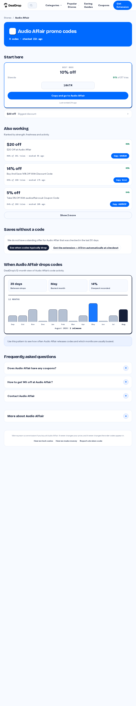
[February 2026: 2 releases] (63, 315)
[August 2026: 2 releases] (123, 315)
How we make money (66, 441)
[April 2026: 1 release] (83, 319)
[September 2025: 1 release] (12, 319)
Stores (7, 17)
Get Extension (123, 5)
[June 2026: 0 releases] (103, 321)
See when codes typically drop (28, 247)
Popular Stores (72, 5)
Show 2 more (68, 215)
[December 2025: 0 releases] (42, 321)
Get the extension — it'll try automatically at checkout (85, 247)
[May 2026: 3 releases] (93, 312)
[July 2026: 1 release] (113, 319)
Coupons (103, 5)
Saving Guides (88, 5)
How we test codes (43, 441)
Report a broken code (91, 441)
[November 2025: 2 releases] (32, 315)
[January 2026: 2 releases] (53, 315)
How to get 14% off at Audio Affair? (67, 382)
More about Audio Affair (67, 416)
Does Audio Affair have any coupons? (67, 368)
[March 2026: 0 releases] (73, 321)
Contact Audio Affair (67, 396)
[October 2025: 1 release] (22, 319)
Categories (52, 5)
